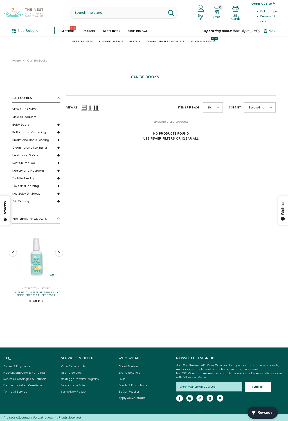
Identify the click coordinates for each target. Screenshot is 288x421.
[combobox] (118, 12)
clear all (190, 138)
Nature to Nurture (35, 288)
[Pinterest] (199, 398)
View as (71, 107)
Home (16, 60)
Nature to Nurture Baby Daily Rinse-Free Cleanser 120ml (36, 294)
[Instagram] (189, 398)
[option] (36, 268)
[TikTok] (210, 398)
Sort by (235, 107)
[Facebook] (179, 398)
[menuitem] (36, 109)
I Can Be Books (36, 60)
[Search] (124, 12)
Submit (258, 387)
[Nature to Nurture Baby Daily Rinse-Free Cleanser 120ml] (36, 256)
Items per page (188, 107)
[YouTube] (220, 398)
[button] (36, 125)
